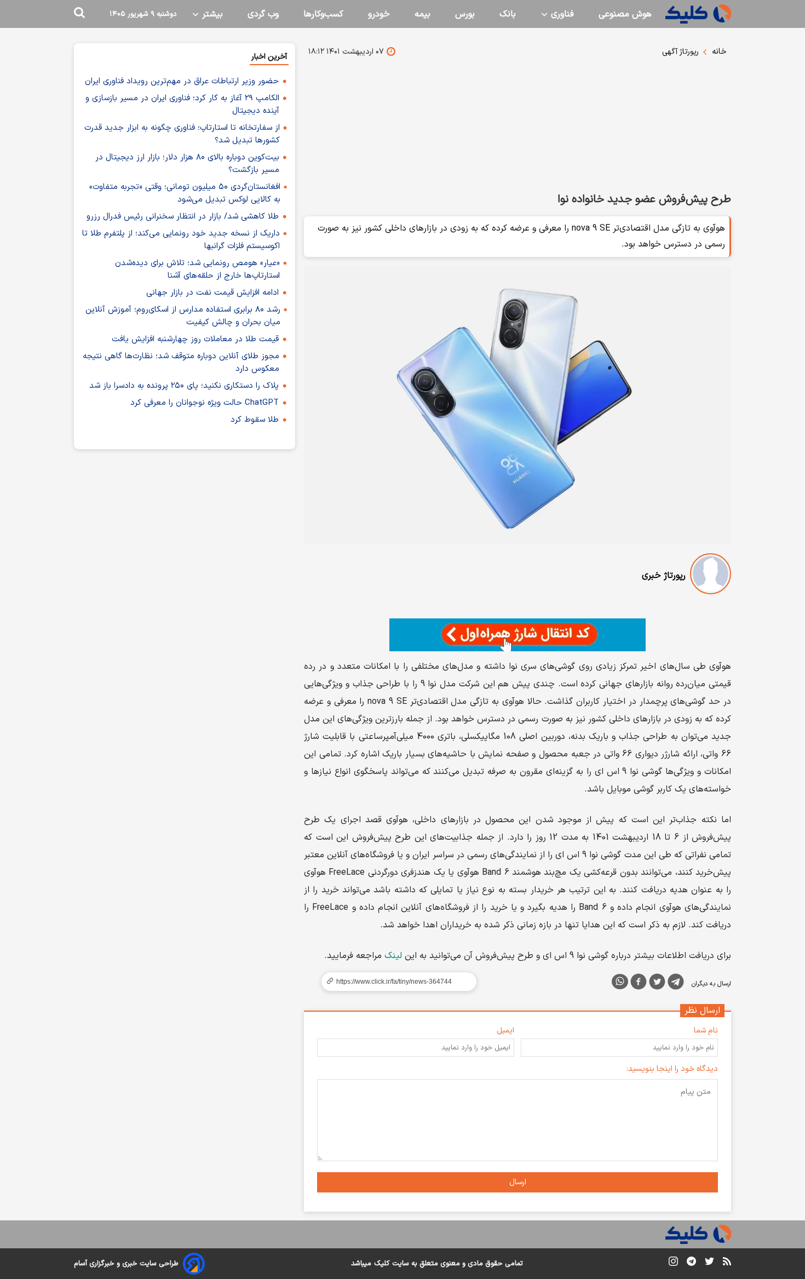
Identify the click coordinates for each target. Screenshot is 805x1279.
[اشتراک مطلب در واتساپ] (620, 981)
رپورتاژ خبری (664, 575)
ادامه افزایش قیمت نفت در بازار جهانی (212, 292)
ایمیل (505, 1030)
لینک (393, 955)
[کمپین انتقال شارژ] (517, 634)
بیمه (422, 14)
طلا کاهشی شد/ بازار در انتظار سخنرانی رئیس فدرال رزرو (183, 216)
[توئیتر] (657, 983)
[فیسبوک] (638, 983)
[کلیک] (698, 14)
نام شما (706, 1030)
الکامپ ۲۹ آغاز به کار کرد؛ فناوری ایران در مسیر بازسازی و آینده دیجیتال (182, 104)
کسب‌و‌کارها (323, 14)
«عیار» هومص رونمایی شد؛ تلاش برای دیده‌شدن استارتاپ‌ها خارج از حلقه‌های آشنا (197, 269)
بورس (465, 14)
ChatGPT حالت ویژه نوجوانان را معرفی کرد (204, 403)
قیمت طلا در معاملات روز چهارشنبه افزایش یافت (195, 339)
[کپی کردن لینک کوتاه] (394, 981)
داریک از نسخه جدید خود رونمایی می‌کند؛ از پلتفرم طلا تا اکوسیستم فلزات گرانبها (181, 240)
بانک (507, 14)
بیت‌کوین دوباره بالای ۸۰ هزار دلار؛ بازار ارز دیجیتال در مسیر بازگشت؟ (187, 163)
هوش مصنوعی (625, 14)
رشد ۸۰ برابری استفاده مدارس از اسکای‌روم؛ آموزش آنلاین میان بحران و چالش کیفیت (182, 316)
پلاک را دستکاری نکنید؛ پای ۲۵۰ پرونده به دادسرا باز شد (184, 386)
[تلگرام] (676, 983)
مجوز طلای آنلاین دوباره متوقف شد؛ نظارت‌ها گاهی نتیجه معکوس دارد (181, 362)
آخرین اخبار (269, 56)
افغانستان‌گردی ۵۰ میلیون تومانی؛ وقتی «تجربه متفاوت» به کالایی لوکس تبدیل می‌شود (184, 193)
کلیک (381, 1263)
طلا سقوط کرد (255, 420)
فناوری (561, 14)
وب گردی (263, 14)
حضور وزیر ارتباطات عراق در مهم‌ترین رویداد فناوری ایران (182, 81)
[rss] (727, 1263)
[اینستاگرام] (673, 1263)
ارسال (517, 1182)
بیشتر (211, 14)
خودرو (379, 14)
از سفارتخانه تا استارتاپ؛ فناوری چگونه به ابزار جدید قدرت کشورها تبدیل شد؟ (182, 134)
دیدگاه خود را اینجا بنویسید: (672, 1069)
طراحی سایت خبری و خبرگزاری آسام (126, 1263)
